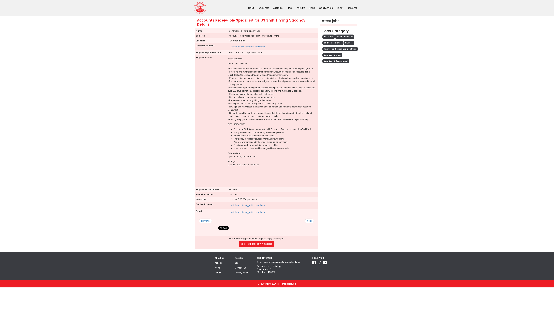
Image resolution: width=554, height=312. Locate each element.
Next (309, 220)
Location (200, 40)
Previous (205, 220)
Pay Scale (201, 199)
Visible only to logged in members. (248, 46)
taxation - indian (332, 55)
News (289, 8)
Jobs (312, 8)
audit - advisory (345, 37)
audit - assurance (332, 43)
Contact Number (205, 45)
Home (251, 8)
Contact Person (204, 204)
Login (340, 8)
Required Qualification (208, 52)
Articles (277, 8)
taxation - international (336, 61)
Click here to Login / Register (256, 244)
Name (199, 30)
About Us (264, 8)
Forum (218, 272)
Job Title (200, 35)
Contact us (326, 8)
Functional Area (204, 194)
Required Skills (204, 57)
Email (199, 211)
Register (352, 8)
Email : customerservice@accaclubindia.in (278, 262)
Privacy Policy (241, 272)
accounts (328, 37)
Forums (301, 8)
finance (349, 43)
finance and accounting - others (340, 49)
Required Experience (207, 189)
